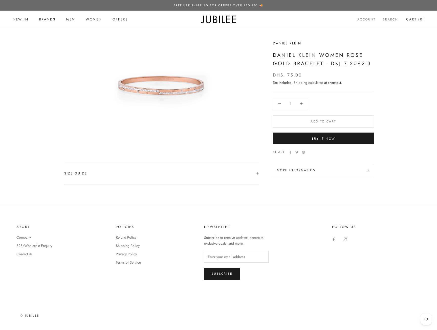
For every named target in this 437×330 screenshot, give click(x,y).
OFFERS (120, 19)
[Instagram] (345, 239)
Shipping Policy (128, 245)
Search (390, 19)
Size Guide (75, 173)
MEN (70, 19)
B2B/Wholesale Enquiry (34, 245)
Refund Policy (126, 237)
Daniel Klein (287, 43)
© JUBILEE (29, 315)
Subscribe (221, 273)
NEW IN (21, 19)
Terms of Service (128, 262)
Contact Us (24, 254)
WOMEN (94, 19)
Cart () (415, 19)
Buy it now (323, 138)
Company (23, 237)
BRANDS (47, 19)
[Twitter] (296, 152)
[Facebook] (290, 152)
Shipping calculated (308, 82)
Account (366, 19)
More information (296, 170)
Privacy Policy (126, 254)
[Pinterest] (303, 152)
